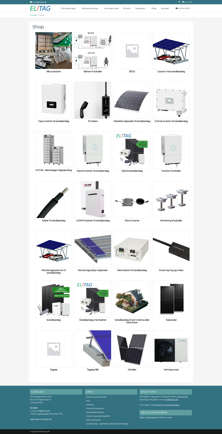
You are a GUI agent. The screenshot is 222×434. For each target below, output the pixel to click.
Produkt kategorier (95, 408)
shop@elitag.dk (39, 2)
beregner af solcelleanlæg (167, 405)
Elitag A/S (40, 8)
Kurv (188, 2)
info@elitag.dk (171, 400)
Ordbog (89, 405)
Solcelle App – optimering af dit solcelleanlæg (107, 424)
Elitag (142, 417)
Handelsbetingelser (95, 412)
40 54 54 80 (43, 414)
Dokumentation (93, 420)
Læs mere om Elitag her (41, 419)
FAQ (88, 401)
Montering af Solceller (96, 397)
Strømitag (151, 417)
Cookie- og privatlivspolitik (98, 416)
